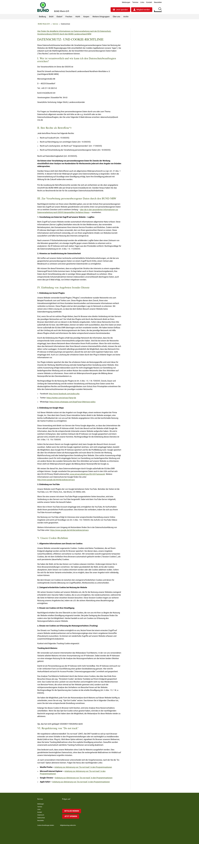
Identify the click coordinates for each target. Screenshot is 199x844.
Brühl (51, 16)
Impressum (40, 815)
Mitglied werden (143, 10)
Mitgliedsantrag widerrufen (68, 825)
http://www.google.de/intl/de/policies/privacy (56, 480)
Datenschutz (41, 817)
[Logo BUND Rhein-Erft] (43, 7)
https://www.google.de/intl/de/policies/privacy (69, 530)
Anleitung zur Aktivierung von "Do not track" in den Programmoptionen (83, 767)
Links (142, 2)
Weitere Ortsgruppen (101, 16)
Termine (135, 2)
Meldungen (126, 2)
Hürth (77, 16)
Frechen (69, 16)
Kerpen (86, 16)
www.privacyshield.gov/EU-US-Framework (87, 474)
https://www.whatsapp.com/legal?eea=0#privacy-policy (72, 402)
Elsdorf (59, 16)
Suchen (160, 9)
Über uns (116, 16)
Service (55, 24)
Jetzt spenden (122, 10)
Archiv (126, 16)
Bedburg (42, 16)
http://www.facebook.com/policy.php (64, 394)
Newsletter (158, 2)
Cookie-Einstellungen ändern (45, 825)
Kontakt (149, 2)
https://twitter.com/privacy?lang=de (61, 398)
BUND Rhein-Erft (44, 24)
